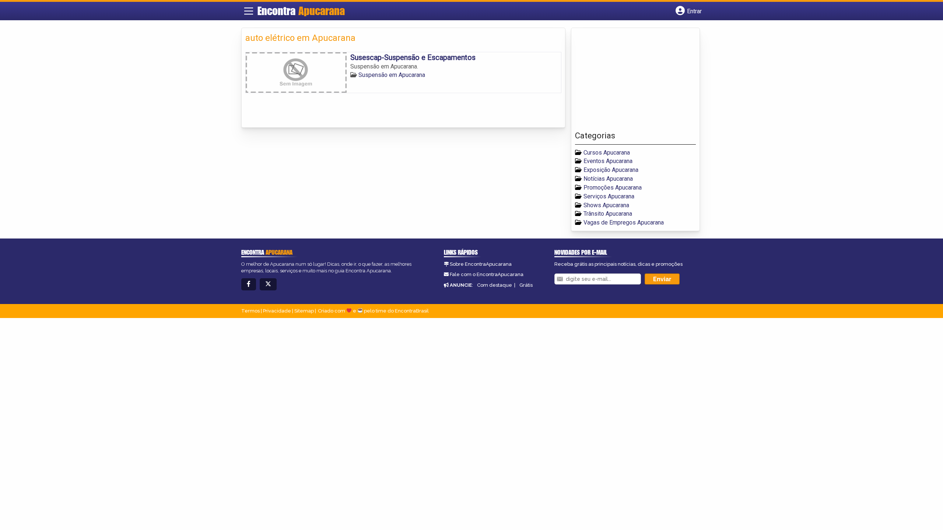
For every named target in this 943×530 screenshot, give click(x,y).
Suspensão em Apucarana (391, 74)
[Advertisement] (630, 81)
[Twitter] (268, 284)
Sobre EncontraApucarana (481, 264)
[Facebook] (248, 284)
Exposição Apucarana (610, 169)
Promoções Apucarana (612, 187)
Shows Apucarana (606, 205)
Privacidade (277, 311)
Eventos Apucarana (607, 161)
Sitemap (304, 311)
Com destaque (494, 285)
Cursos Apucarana (606, 152)
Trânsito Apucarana (607, 213)
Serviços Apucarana (608, 196)
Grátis (526, 285)
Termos (250, 311)
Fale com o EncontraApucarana (486, 274)
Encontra (301, 10)
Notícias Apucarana (608, 178)
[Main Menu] (248, 11)
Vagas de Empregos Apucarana (623, 222)
